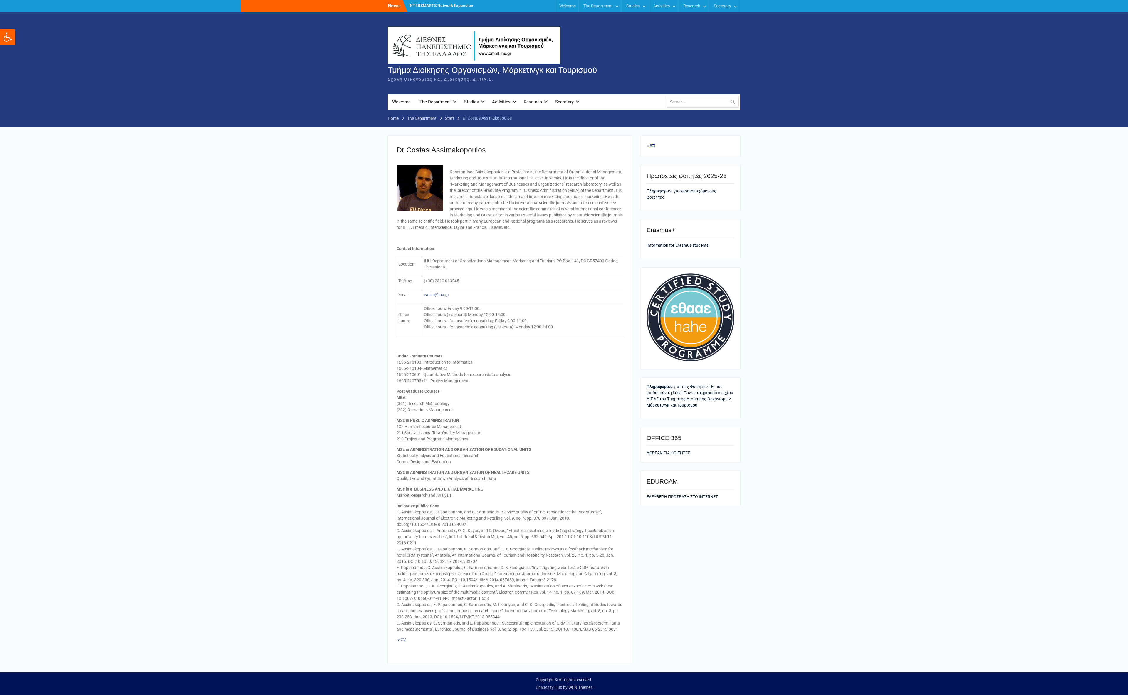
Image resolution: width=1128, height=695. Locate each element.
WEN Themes (580, 687)
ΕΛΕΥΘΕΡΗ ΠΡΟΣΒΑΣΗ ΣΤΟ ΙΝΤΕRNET (682, 496)
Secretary (722, 6)
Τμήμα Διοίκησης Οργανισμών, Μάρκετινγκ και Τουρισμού (492, 70)
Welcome (567, 6)
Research (691, 6)
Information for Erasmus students (678, 245)
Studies (633, 6)
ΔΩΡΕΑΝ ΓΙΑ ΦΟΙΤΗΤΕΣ (668, 453)
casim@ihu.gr (436, 294)
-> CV (401, 639)
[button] (7, 37)
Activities (661, 6)
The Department (598, 6)
